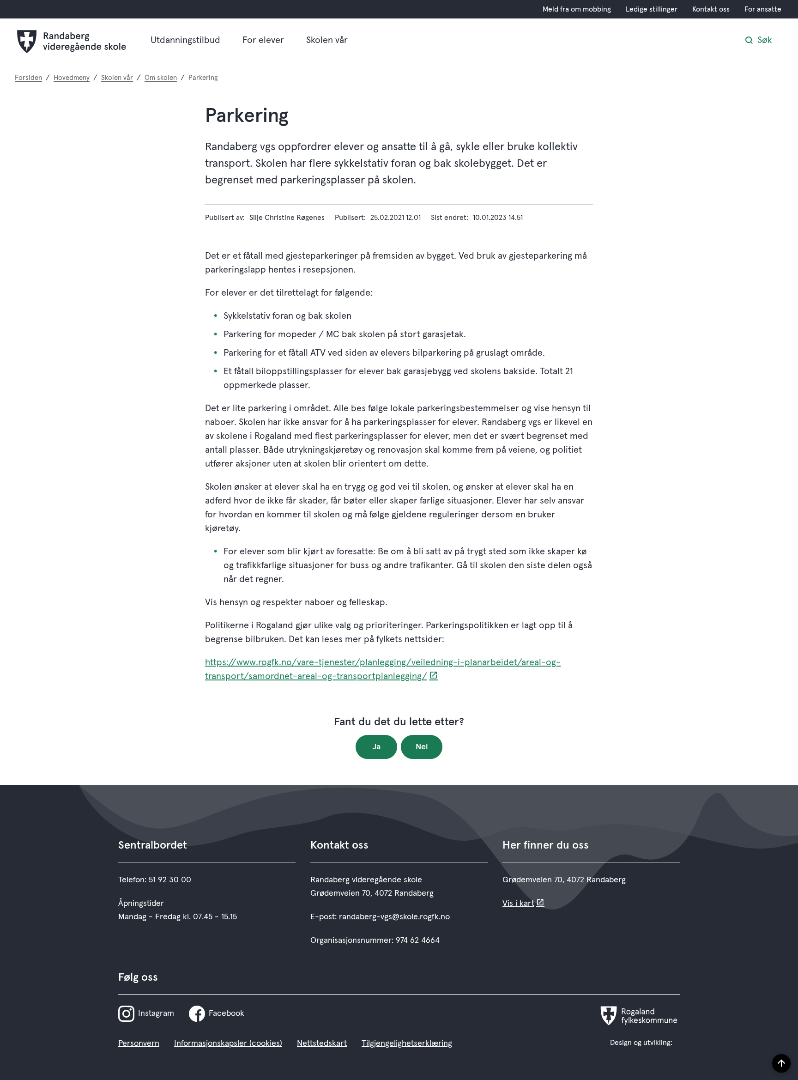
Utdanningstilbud (185, 40)
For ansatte (762, 9)
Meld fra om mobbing (577, 9)
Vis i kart (518, 903)
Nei (422, 747)
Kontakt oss (711, 9)
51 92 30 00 (170, 880)
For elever (263, 40)
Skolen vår (327, 40)
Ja (376, 747)
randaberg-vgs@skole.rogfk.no (394, 917)
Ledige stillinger (651, 9)
